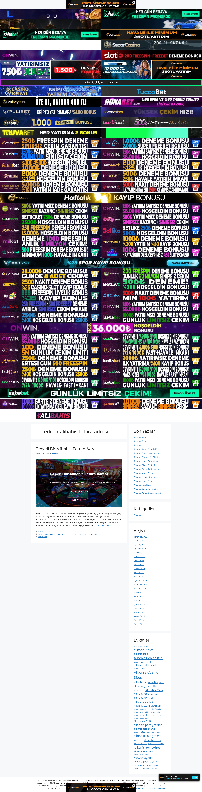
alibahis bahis (141, 653)
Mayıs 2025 (139, 553)
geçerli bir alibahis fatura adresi (86, 534)
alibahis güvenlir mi (155, 709)
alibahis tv (138, 740)
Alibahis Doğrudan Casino (146, 489)
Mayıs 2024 (139, 592)
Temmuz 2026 (140, 537)
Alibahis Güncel (67, 534)
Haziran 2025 (140, 549)
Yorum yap (42, 537)
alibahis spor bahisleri (153, 732)
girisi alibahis (141, 765)
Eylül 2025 (138, 545)
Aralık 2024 (139, 564)
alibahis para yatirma (148, 725)
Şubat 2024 (139, 604)
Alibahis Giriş (140, 441)
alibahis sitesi (139, 732)
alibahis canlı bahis (139, 668)
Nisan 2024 (139, 596)
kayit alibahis (139, 768)
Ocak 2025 (139, 560)
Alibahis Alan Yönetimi (144, 465)
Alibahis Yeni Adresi (147, 747)
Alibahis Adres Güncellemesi (147, 493)
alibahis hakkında (139, 712)
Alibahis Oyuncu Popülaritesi (147, 457)
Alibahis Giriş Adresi (146, 694)
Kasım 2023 (139, 616)
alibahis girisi (156, 682)
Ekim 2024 (139, 572)
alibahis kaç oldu (152, 712)
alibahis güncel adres (145, 702)
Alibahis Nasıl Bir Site (143, 721)
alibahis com (140, 682)
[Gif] (101, 198)
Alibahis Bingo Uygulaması (146, 453)
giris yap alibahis (154, 765)
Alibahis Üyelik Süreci (144, 481)
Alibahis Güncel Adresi (147, 705)
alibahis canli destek (142, 662)
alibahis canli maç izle (145, 665)
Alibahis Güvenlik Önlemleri (146, 469)
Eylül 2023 (139, 624)
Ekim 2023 (139, 620)
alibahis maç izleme (153, 715)
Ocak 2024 (139, 608)
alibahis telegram (146, 736)
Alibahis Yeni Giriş (143, 751)
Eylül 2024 (139, 576)
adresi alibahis (138, 646)
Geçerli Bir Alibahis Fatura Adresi (67, 448)
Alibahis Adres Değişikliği (145, 449)
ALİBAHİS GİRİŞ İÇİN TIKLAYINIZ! (101, 82)
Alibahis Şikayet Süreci (144, 477)
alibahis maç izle (139, 715)
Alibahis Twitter (140, 744)
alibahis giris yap (139, 691)
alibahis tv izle (152, 740)
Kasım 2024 (139, 568)
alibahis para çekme (144, 728)
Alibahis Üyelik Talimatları (146, 461)
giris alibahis (156, 762)
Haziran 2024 (140, 588)
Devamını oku (103, 525)
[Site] (50, 143)
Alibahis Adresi (141, 437)
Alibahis (41, 532)
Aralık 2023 (139, 612)
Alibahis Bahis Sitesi (148, 658)
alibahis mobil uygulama (141, 718)
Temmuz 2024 (140, 584)
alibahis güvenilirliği (140, 709)
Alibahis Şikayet (142, 761)
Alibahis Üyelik (143, 758)
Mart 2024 (139, 600)
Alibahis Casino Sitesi (146, 675)
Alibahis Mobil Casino (144, 473)
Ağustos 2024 (140, 580)
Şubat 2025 (139, 557)
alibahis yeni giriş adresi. (141, 755)
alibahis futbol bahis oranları (49, 534)
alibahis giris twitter (146, 686)
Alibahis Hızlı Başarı (143, 485)
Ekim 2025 (139, 541)
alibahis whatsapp (156, 744)
